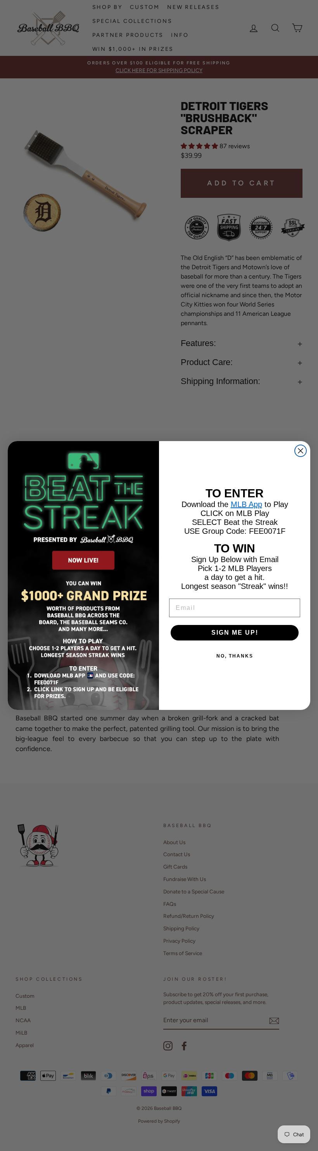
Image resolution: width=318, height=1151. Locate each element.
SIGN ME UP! (234, 632)
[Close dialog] (300, 451)
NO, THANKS (234, 656)
